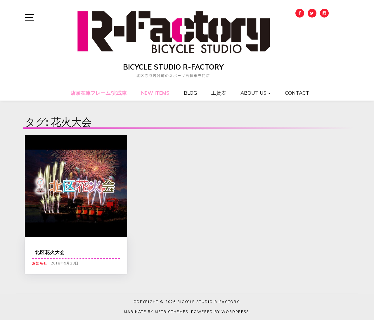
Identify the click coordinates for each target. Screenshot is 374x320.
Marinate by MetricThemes (156, 311)
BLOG (190, 93)
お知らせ (39, 263)
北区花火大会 (50, 252)
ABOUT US (254, 93)
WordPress (235, 311)
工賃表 (218, 93)
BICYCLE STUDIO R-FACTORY (173, 67)
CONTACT (297, 93)
